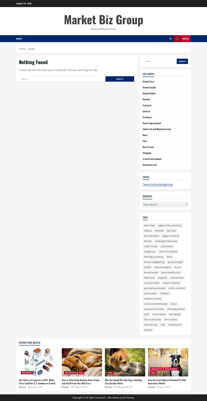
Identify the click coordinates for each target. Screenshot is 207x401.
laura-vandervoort (171, 272)
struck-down (159, 314)
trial (163, 324)
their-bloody (150, 324)
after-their (149, 225)
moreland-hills (151, 282)
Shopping (147, 153)
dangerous (150, 251)
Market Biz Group (103, 19)
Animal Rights (149, 93)
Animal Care (148, 81)
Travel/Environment (152, 159)
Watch (186, 38)
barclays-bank (151, 235)
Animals (146, 99)
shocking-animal (175, 309)
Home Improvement (152, 123)
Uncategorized (150, 165)
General (146, 111)
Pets (145, 141)
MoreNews (113, 397)
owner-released (171, 282)
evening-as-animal (153, 256)
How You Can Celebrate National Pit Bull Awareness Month (167, 381)
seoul (174, 303)
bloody (147, 241)
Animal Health (149, 87)
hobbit (147, 267)
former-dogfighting (154, 262)
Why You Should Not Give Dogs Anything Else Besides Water (123, 381)
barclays (171, 230)
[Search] (171, 38)
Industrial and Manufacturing (157, 129)
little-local (149, 277)
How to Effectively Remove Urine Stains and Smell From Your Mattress (81, 381)
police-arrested (177, 288)
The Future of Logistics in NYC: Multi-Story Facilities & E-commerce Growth (37, 381)
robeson (164, 293)
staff (146, 314)
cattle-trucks (150, 246)
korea (177, 267)
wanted (148, 330)
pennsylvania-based (154, 288)
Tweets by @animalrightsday (158, 184)
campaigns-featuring (166, 241)
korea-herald (151, 272)
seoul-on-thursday (154, 309)
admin (23, 387)
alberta (148, 230)
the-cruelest (170, 319)
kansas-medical (163, 267)
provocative (150, 293)
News (145, 135)
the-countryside (152, 319)
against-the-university (170, 225)
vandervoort (175, 324)
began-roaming (170, 235)
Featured (147, 105)
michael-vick (177, 277)
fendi (169, 256)
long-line (162, 277)
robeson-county (152, 298)
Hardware (147, 117)
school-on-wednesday (155, 303)
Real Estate (148, 147)
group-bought (175, 262)
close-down (167, 246)
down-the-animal (168, 251)
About (19, 38)
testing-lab (174, 314)
